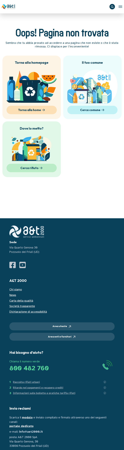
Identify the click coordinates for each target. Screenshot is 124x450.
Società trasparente (22, 306)
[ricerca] (112, 6)
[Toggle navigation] (120, 6)
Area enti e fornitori (60, 336)
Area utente (59, 326)
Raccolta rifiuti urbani (26, 382)
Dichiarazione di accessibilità (28, 312)
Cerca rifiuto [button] (29, 168)
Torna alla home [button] (29, 110)
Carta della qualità (21, 301)
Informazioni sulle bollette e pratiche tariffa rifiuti (44, 393)
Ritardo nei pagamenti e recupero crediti (38, 387)
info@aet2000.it (31, 432)
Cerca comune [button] (90, 110)
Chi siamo (15, 289)
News (12, 295)
